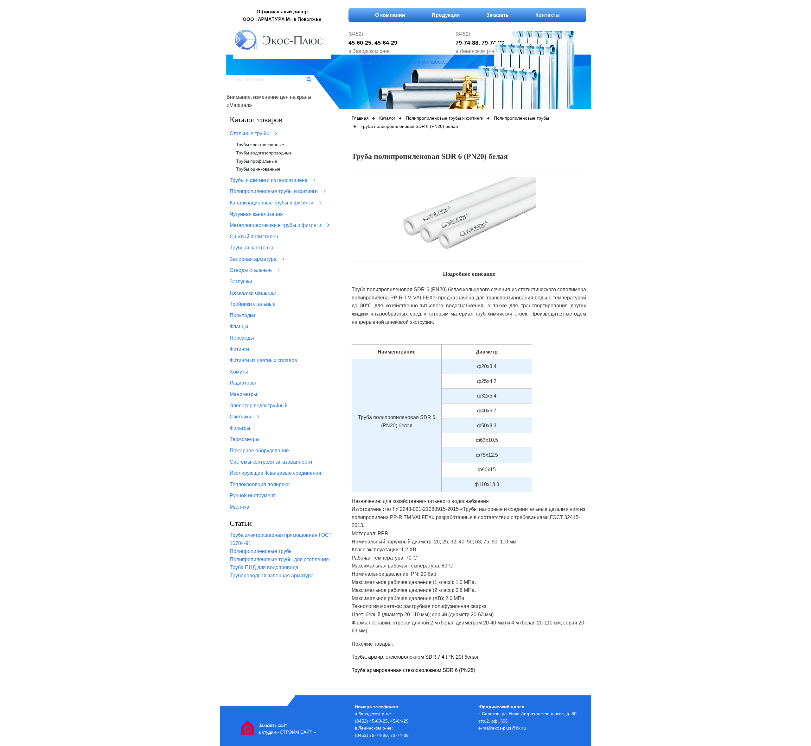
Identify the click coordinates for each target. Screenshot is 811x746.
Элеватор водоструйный (259, 405)
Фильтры (240, 428)
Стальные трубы (250, 133)
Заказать (497, 15)
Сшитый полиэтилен (254, 236)
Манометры (243, 394)
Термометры (244, 439)
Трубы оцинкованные (258, 169)
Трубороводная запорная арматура (272, 575)
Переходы (242, 338)
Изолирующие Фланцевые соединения (275, 473)
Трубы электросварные (260, 144)
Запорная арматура (254, 259)
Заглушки (241, 281)
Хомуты (239, 371)
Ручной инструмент (252, 495)
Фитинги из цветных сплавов (263, 360)
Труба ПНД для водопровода (264, 567)
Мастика (239, 507)
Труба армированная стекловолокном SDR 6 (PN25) (413, 670)
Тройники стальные (253, 304)
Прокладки (242, 315)
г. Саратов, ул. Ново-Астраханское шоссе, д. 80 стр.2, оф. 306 (420, 62)
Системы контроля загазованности (271, 462)
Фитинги (239, 349)
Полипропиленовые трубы (261, 551)
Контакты (547, 15)
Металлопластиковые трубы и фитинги (276, 225)
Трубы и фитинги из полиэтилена (269, 180)
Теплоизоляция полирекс (259, 484)
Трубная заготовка (251, 247)
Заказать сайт (273, 725)
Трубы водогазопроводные (264, 152)
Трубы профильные (256, 161)
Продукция (446, 15)
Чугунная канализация (256, 214)
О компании (390, 15)
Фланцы (239, 326)
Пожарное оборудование (259, 450)
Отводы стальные (251, 270)
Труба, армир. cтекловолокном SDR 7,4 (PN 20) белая (415, 657)
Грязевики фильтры (253, 293)
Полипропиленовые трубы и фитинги (274, 191)
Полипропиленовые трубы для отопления (279, 559)
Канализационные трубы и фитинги (272, 202)
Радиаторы (243, 383)
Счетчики (241, 416)
